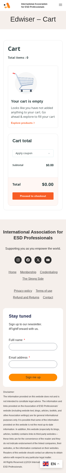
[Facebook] (28, 259)
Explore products (22, 122)
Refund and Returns (26, 297)
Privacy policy (23, 290)
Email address (18, 357)
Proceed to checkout (33, 196)
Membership (28, 272)
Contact (48, 297)
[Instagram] (17, 259)
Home (12, 272)
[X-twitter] (37, 259)
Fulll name (16, 340)
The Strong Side (33, 278)
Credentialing (49, 272)
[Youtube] (47, 259)
